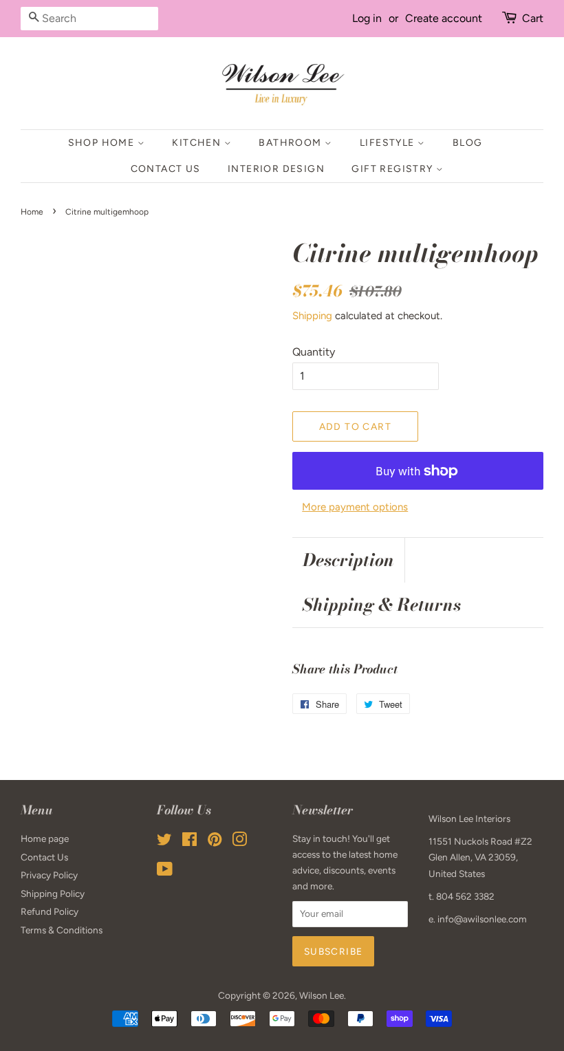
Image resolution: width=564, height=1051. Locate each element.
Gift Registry (393, 169)
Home (32, 212)
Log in (367, 18)
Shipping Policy (53, 893)
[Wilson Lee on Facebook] (189, 841)
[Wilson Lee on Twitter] (164, 841)
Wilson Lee (321, 995)
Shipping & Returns (382, 605)
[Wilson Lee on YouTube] (165, 871)
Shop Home (103, 143)
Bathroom (292, 143)
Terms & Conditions (61, 929)
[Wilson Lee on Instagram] (239, 841)
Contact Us (166, 169)
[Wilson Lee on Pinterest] (214, 841)
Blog (468, 143)
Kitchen (198, 143)
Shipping (312, 316)
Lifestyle (388, 143)
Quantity (313, 351)
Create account (443, 18)
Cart (532, 18)
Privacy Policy (49, 874)
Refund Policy (49, 911)
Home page (45, 838)
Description (348, 560)
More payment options (355, 507)
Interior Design (276, 169)
